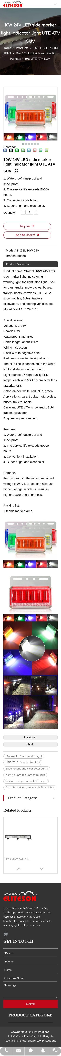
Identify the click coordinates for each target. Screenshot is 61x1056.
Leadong (50, 1041)
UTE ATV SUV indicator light (23, 762)
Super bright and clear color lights (27, 768)
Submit (30, 1004)
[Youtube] (5, 934)
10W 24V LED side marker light (24, 756)
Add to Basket (25, 235)
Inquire (25, 226)
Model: (10, 250)
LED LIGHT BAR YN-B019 (18, 859)
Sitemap (21, 1041)
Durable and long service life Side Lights (30, 787)
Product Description (18, 264)
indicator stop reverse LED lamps (26, 781)
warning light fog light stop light (25, 775)
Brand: (10, 256)
